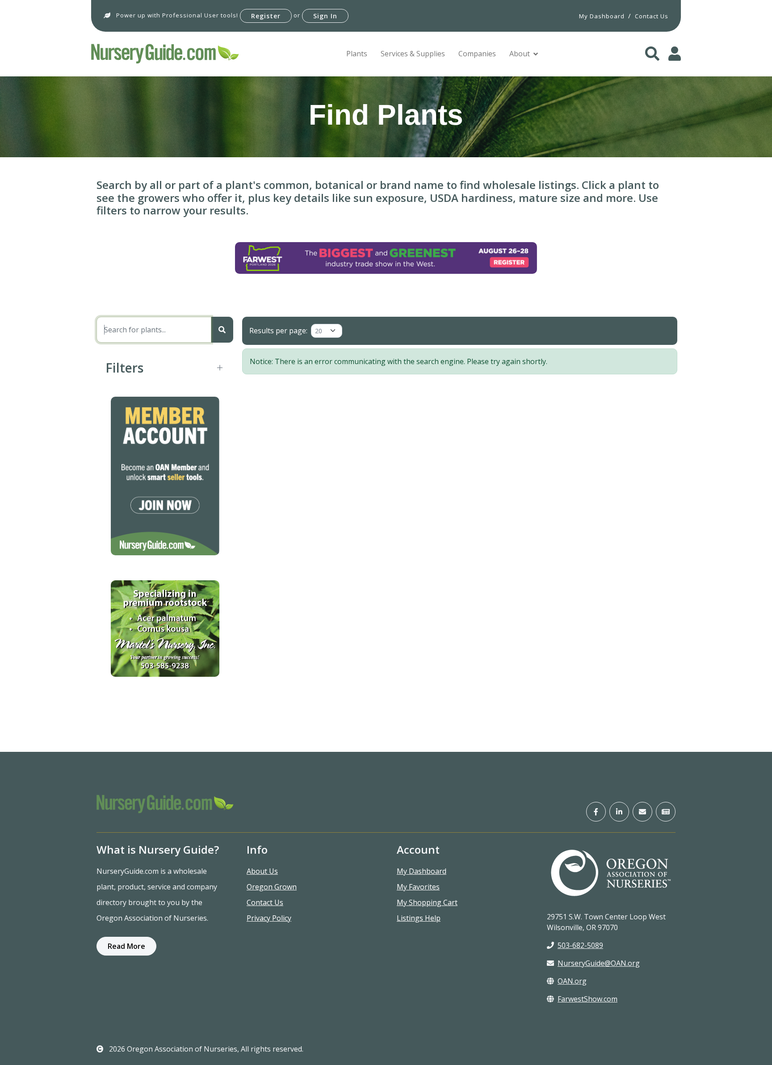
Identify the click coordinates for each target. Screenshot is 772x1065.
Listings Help (419, 918)
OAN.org (572, 981)
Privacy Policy (269, 918)
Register (266, 16)
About (519, 54)
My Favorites (418, 887)
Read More (126, 946)
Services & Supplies (413, 54)
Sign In (325, 16)
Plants (356, 54)
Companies (477, 54)
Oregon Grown (272, 887)
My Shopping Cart (427, 902)
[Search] (222, 330)
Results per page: (278, 330)
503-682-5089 (580, 945)
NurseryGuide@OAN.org (599, 963)
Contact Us (265, 902)
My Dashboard (421, 871)
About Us (262, 871)
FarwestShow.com (587, 999)
